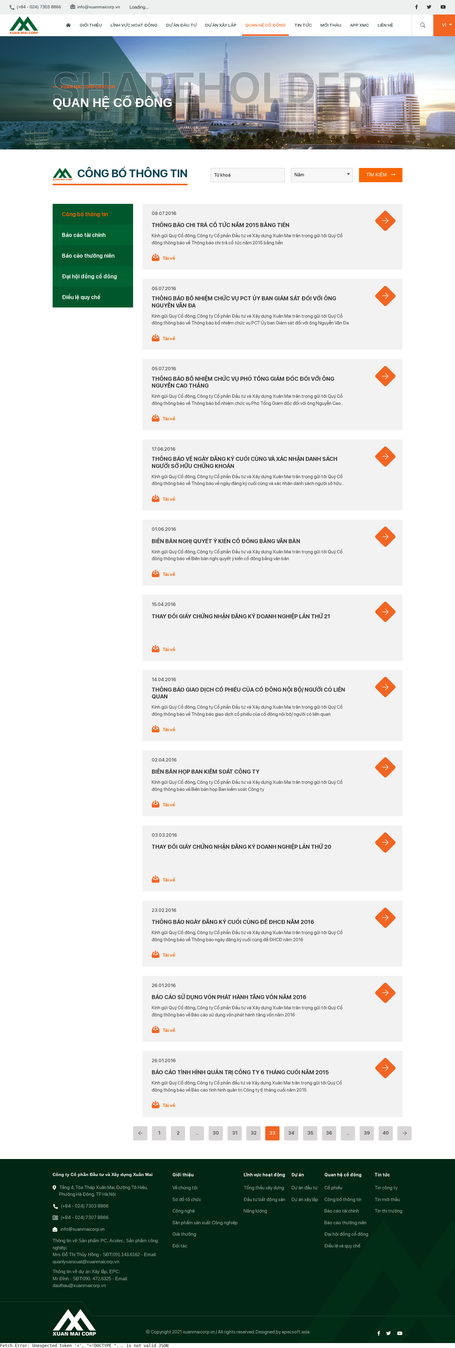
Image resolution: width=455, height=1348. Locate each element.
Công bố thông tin (85, 214)
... (197, 1133)
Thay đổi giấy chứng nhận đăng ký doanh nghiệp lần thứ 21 (241, 616)
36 (329, 1133)
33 (272, 1133)
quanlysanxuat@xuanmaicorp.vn (86, 1261)
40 (386, 1133)
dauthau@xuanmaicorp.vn (79, 1285)
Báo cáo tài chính (84, 235)
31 (234, 1133)
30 (216, 1133)
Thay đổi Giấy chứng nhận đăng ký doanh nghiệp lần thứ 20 (241, 847)
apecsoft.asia (296, 1332)
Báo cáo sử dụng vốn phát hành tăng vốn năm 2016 (229, 997)
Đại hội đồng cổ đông (89, 276)
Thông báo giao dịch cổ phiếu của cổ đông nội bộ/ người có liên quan (248, 693)
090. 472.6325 (97, 1278)
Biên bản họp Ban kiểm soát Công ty (205, 771)
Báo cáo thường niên (88, 255)
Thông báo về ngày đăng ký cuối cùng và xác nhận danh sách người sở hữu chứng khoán (244, 462)
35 (310, 1133)
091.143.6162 (126, 1254)
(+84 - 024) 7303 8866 (39, 7)
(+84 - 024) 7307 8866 (85, 1217)
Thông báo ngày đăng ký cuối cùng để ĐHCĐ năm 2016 (233, 922)
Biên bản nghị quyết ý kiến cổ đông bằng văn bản (226, 541)
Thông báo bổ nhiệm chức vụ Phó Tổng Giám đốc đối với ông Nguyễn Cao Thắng (243, 382)
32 (254, 1133)
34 (291, 1133)
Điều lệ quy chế (81, 297)
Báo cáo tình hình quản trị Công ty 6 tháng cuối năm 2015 (240, 1072)
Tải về (168, 258)
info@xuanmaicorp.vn (98, 7)
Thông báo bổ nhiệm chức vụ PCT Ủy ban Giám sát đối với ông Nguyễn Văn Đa (244, 302)
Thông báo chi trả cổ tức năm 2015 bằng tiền (220, 225)
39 (367, 1133)
